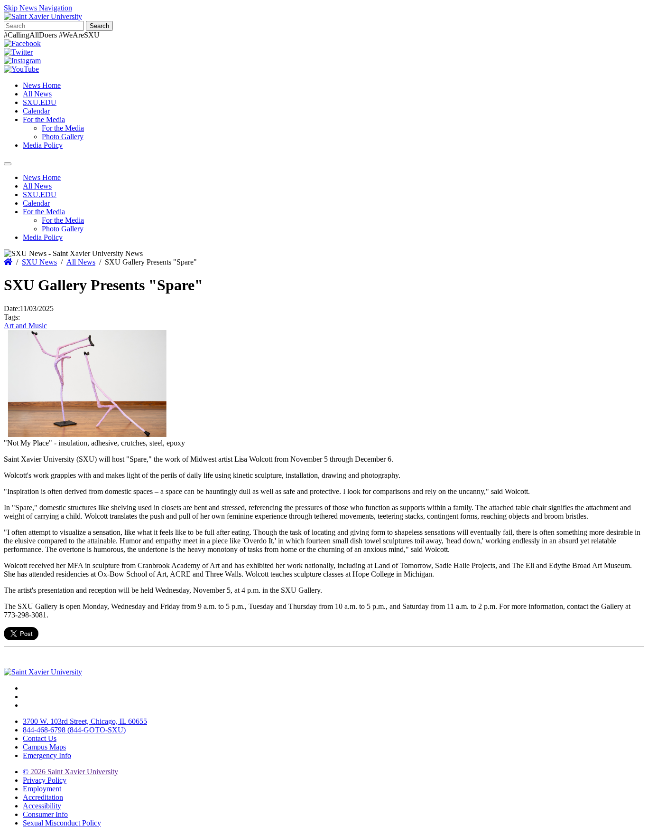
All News (37, 94)
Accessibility (42, 806)
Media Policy (43, 145)
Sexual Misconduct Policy (62, 823)
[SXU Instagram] (22, 61)
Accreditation (43, 797)
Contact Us (39, 738)
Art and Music (25, 326)
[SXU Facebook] (22, 43)
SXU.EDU (39, 102)
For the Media (44, 119)
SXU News (39, 262)
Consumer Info (45, 814)
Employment (42, 789)
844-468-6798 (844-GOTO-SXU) (74, 730)
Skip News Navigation (38, 8)
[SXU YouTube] (21, 69)
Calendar (36, 111)
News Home (42, 85)
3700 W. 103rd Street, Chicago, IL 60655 (85, 721)
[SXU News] (43, 16)
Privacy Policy (44, 780)
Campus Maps (44, 747)
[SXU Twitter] (18, 52)
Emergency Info (47, 755)
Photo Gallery (62, 137)
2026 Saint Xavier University (70, 772)
